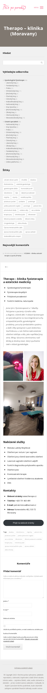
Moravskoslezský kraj (14, 118)
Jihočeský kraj (11, 93)
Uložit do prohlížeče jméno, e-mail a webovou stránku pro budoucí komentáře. (23, 631)
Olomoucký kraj (12, 115)
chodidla (24, 180)
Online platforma (12, 162)
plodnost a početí (10, 535)
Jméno (6, 601)
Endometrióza (8, 184)
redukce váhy (24, 210)
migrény (29, 532)
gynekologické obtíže (11, 189)
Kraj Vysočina (11, 107)
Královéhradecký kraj (14, 102)
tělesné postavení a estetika (33, 539)
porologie (27, 206)
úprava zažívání (29, 546)
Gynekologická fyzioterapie (14, 80)
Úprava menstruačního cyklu (13, 228)
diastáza (11, 532)
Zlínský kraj (10, 112)
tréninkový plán (19, 543)
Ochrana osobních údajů (23, 668)
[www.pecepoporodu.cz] (14, 7)
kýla (17, 193)
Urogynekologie (9, 223)
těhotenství (18, 539)
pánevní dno (38, 532)
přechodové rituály (10, 210)
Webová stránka (9, 618)
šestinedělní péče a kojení (12, 236)
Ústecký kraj (10, 99)
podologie (31, 202)
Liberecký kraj (11, 83)
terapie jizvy (8, 543)
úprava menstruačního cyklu (13, 546)
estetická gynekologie (23, 184)
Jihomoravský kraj (12, 110)
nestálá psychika (26, 197)
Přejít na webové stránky (23, 523)
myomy (15, 197)
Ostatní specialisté (11, 122)
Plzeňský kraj (11, 96)
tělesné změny (29, 219)
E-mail (6, 610)
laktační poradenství (27, 193)
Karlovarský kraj (12, 104)
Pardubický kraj (11, 85)
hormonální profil (26, 189)
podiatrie (22, 202)
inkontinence (20, 532)
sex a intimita (9, 539)
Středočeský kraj (12, 91)
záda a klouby (9, 550)
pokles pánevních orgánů (25, 535)
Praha (8, 88)
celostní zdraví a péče (11, 180)
